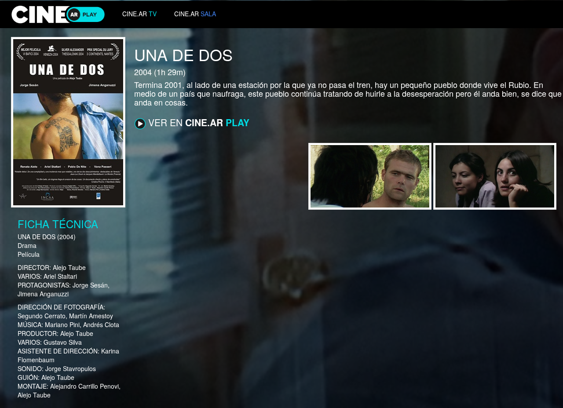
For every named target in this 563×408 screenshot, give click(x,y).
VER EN (197, 122)
